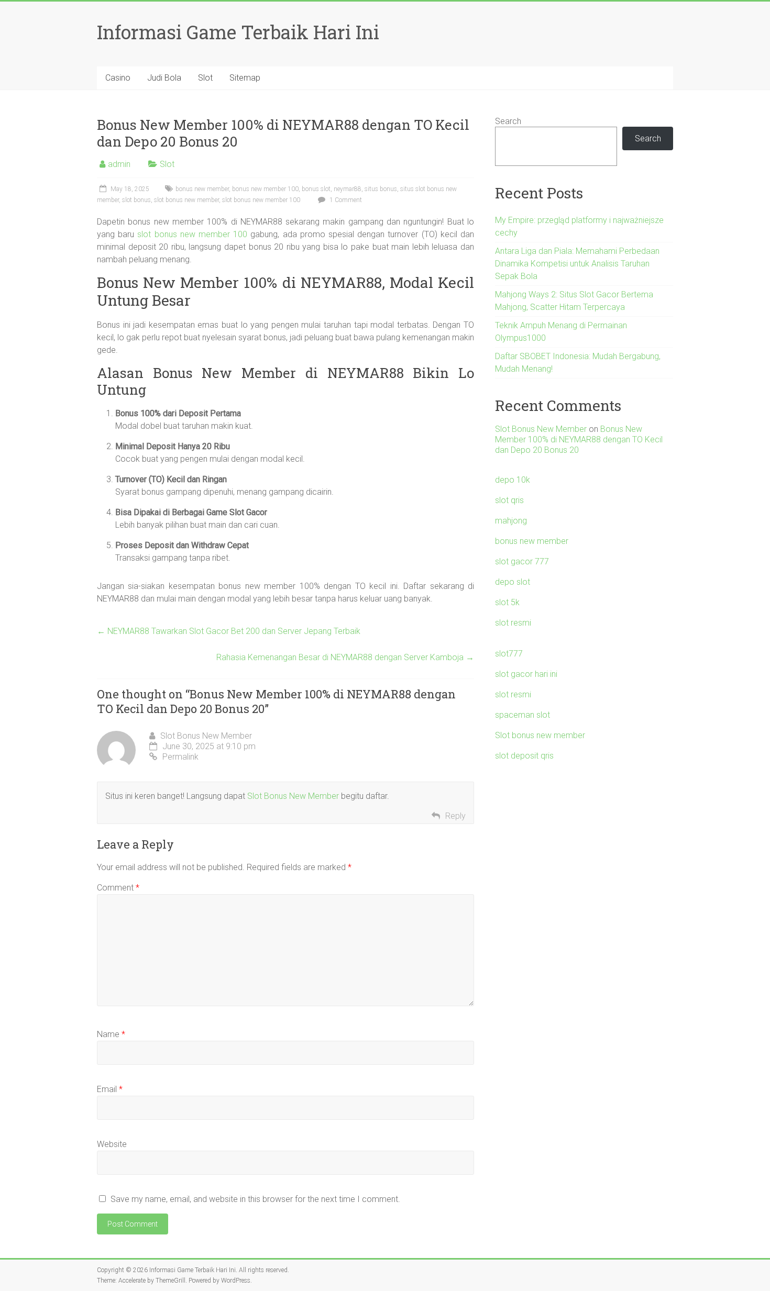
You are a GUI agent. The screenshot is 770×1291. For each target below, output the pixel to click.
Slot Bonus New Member (206, 736)
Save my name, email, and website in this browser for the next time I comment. (255, 1199)
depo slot (512, 582)
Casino (117, 78)
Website (112, 1144)
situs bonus (381, 189)
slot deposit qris (524, 756)
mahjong (511, 521)
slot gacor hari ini (526, 674)
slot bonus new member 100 (261, 200)
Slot (205, 78)
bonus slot (316, 189)
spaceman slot (522, 715)
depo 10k (512, 480)
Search (508, 121)
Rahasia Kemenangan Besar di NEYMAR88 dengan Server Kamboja (345, 657)
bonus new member (202, 189)
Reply (455, 816)
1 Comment (345, 200)
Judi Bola (164, 78)
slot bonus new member (186, 200)
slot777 (509, 654)
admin (119, 164)
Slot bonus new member (540, 735)
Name (111, 1034)
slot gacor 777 (522, 561)
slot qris (509, 500)
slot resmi (513, 623)
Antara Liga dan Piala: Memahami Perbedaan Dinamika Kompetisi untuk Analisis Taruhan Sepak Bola (577, 263)
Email (110, 1089)
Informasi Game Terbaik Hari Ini (238, 31)
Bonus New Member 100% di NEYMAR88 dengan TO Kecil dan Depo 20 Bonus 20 (579, 439)
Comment (118, 888)
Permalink (180, 757)
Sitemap (244, 78)
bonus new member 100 (265, 189)
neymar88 (347, 189)
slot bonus (136, 200)
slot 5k (507, 602)
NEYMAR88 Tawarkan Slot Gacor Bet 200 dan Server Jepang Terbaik (228, 631)
